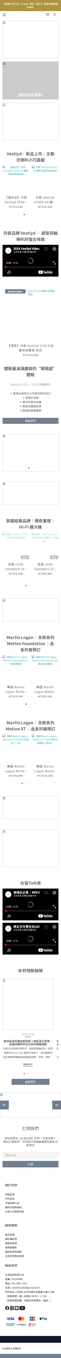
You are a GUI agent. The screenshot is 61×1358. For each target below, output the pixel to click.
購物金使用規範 (13, 1251)
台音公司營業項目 (14, 1211)
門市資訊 (10, 1198)
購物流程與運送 (13, 1207)
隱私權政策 (11, 1239)
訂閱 (30, 1164)
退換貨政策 (11, 1243)
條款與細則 (11, 1247)
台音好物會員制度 (14, 1256)
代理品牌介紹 (12, 1203)
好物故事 (10, 1194)
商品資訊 (30, 421)
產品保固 (10, 1234)
